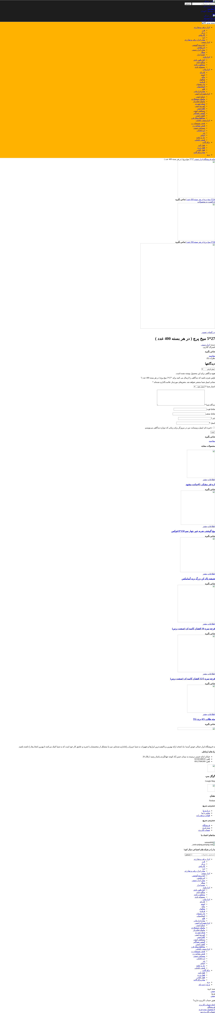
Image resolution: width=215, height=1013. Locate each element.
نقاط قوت (211, 409)
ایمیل (212, 423)
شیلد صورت (200, 104)
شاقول (202, 79)
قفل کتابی (201, 150)
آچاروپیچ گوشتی (198, 45)
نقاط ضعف (210, 414)
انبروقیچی (201, 47)
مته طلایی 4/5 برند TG (204, 719)
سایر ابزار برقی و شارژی (195, 40)
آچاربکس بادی (199, 60)
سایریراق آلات (199, 152)
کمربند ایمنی (200, 106)
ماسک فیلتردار (199, 101)
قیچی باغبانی (200, 140)
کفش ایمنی (200, 116)
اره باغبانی (201, 130)
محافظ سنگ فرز (198, 118)
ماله (203, 77)
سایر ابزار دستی (198, 50)
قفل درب (201, 148)
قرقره (202, 82)
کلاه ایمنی (201, 108)
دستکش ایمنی (199, 111)
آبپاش (202, 135)
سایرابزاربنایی (199, 91)
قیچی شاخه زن (198, 126)
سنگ (203, 52)
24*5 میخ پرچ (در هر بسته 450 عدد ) (200, 199)
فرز (203, 30)
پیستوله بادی (200, 67)
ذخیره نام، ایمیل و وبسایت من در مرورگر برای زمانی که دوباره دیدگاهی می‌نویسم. (178, 428)
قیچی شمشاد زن (198, 123)
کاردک (202, 72)
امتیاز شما (210, 386)
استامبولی (201, 87)
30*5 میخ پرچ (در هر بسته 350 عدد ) (200, 242)
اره (204, 37)
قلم (203, 89)
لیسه (203, 75)
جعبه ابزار (201, 55)
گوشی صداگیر (199, 113)
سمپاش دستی (199, 128)
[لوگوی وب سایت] (209, 1)
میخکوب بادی (199, 65)
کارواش (201, 35)
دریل (203, 33)
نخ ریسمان (200, 84)
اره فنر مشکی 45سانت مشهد (200, 484)
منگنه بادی (200, 62)
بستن (213, 991)
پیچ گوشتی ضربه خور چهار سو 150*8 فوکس (193, 531)
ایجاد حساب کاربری (207, 1005)
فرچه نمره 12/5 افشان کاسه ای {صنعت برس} (192, 678)
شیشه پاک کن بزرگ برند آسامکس (198, 578)
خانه (213, 159)
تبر (204, 133)
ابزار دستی (198, 159)
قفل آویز (201, 145)
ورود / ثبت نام (204, 984)
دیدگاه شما (210, 405)
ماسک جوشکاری (198, 99)
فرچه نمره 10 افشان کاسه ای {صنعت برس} (193, 628)
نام (213, 418)
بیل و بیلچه (200, 137)
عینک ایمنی (200, 97)
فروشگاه (207, 159)
